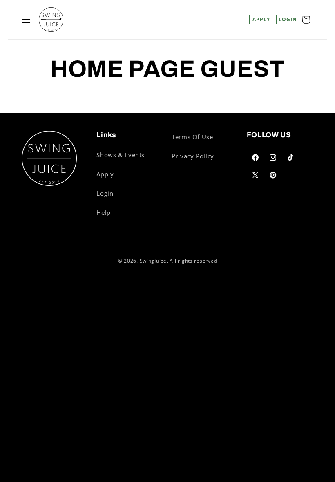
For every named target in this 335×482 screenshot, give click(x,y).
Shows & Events (120, 155)
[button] (26, 19)
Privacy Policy (193, 156)
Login (104, 193)
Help (103, 212)
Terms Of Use (192, 137)
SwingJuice (153, 261)
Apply (261, 19)
